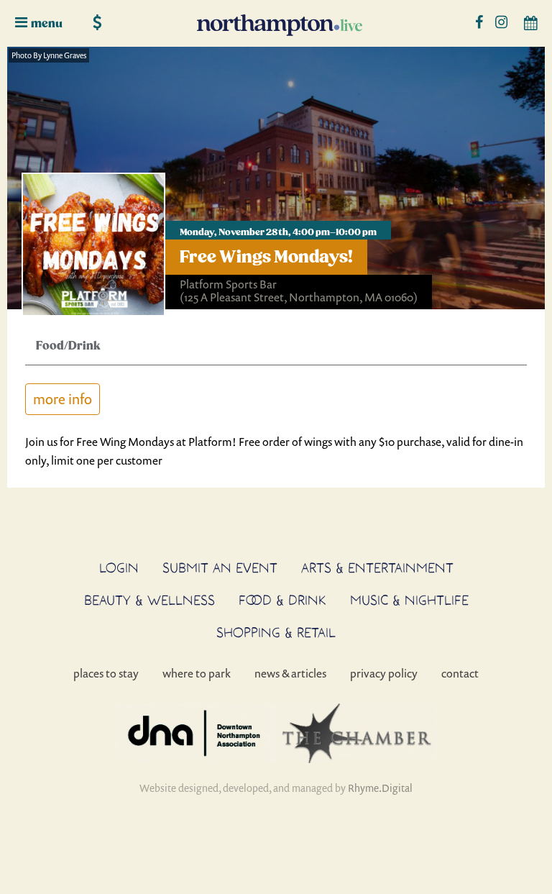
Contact (460, 673)
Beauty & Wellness (149, 599)
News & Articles (290, 673)
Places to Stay (106, 673)
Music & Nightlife (409, 599)
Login (119, 567)
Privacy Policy (384, 673)
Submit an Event (219, 567)
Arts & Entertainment (377, 567)
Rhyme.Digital (380, 788)
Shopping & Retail (276, 632)
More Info (62, 399)
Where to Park (196, 673)
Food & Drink (282, 599)
